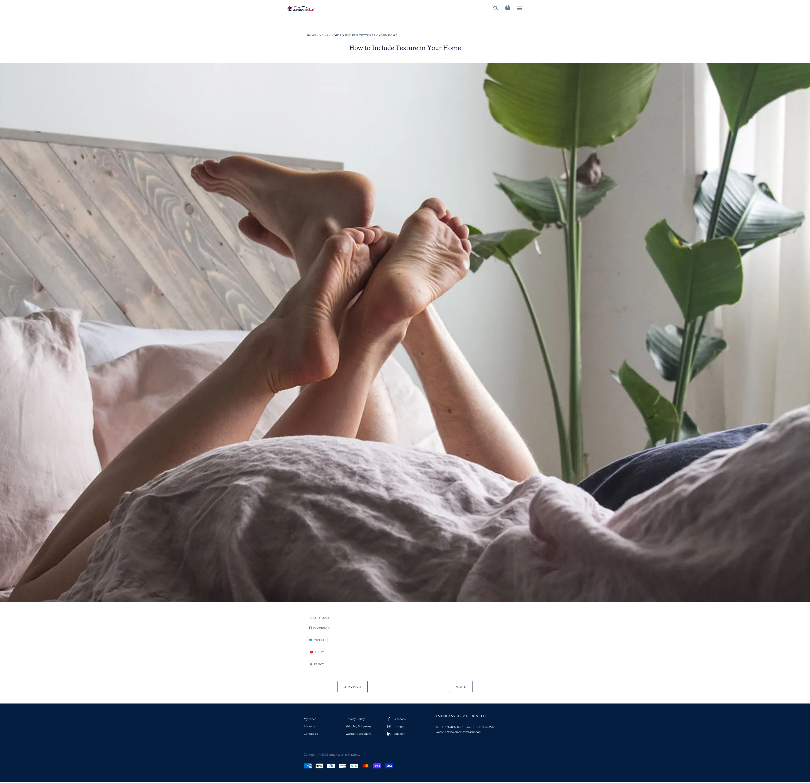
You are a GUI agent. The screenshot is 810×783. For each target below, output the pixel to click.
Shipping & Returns (358, 726)
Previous (354, 687)
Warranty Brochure (358, 734)
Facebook (400, 719)
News (323, 35)
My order (310, 719)
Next (458, 687)
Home (311, 35)
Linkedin (399, 734)
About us (310, 726)
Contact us (311, 734)
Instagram (400, 726)
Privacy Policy (355, 719)
